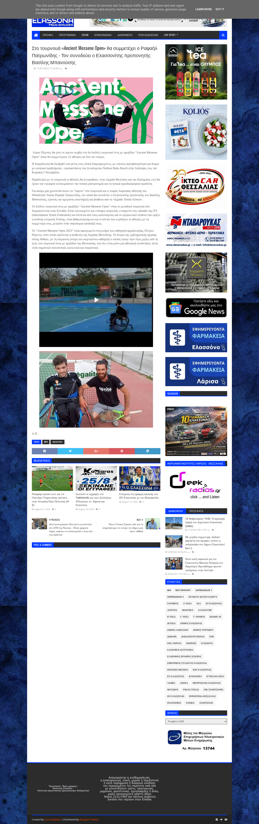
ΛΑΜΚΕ (171, 683)
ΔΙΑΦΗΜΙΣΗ (125, 35)
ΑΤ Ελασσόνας (214, 603)
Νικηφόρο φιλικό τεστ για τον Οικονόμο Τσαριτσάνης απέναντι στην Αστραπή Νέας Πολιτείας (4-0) (50, 500)
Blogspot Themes (89, 819)
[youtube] (225, 819)
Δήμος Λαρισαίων (177, 630)
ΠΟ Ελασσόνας (175, 696)
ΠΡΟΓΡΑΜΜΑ (67, 35)
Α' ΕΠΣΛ (187, 603)
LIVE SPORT (170, 35)
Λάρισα (184, 683)
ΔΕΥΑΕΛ (171, 623)
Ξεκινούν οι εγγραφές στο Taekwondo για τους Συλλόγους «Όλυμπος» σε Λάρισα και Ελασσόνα (93, 500)
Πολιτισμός (174, 703)
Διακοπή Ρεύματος (193, 636)
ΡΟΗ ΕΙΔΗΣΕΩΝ (148, 35)
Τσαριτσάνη (206, 703)
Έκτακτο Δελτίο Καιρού (202, 597)
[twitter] (221, 819)
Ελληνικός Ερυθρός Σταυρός (184, 656)
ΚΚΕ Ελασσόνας (202, 670)
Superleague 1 (203, 590)
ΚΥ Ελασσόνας (175, 676)
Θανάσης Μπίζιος (177, 670)
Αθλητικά (57, 442)
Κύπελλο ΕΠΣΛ (215, 676)
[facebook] (217, 819)
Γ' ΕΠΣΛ (184, 617)
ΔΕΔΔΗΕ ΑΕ (215, 617)
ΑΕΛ (198, 603)
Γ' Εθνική (199, 617)
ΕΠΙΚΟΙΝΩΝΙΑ (102, 35)
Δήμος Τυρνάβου (203, 630)
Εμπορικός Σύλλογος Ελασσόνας (187, 663)
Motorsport (183, 590)
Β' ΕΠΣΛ (171, 617)
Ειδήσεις (191, 643)
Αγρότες (172, 610)
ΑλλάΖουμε (205, 610)
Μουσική (172, 689)
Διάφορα (172, 636)
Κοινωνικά (195, 676)
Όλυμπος (172, 603)
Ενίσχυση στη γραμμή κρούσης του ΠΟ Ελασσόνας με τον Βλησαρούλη (139, 496)
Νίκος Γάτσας (191, 689)
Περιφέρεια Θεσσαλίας (202, 696)
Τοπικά (190, 703)
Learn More (203, 9)
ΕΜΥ (211, 636)
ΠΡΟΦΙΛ (48, 35)
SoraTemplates (52, 819)
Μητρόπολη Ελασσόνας (207, 683)
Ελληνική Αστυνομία (180, 650)
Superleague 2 (175, 597)
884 (46, 442)
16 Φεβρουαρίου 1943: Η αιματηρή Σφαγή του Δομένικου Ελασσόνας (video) (204, 522)
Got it (220, 9)
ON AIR (85, 35)
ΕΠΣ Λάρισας (174, 643)
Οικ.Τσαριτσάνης (213, 689)
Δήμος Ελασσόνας (191, 623)
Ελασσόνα (207, 643)
